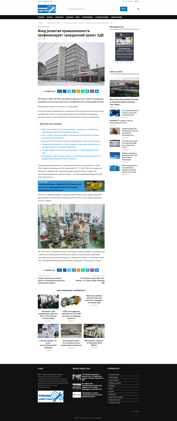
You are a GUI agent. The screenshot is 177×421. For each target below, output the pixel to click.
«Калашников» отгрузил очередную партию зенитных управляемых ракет (92, 394)
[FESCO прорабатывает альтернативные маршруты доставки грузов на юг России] (115, 168)
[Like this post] (60, 91)
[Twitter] (126, 1)
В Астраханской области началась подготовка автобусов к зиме (130, 113)
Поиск (124, 9)
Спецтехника (87, 17)
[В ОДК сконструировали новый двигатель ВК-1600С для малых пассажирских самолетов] (71, 302)
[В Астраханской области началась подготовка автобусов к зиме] (115, 113)
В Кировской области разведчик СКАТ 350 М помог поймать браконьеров (129, 156)
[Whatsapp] (133, 1)
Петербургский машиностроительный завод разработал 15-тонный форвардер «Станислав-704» (92, 386)
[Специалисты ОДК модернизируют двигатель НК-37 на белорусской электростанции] (48, 302)
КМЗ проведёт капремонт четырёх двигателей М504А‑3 (94, 343)
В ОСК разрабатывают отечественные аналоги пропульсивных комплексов (71, 343)
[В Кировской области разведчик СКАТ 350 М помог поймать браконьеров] (115, 155)
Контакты (135, 411)
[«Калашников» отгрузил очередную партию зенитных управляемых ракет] (77, 395)
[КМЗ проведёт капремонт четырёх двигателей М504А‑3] (94, 331)
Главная (41, 17)
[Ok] (138, 1)
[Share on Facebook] (64, 91)
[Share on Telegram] (87, 91)
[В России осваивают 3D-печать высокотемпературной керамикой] (48, 331)
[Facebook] (123, 1)
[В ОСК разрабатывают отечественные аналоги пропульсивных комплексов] (71, 331)
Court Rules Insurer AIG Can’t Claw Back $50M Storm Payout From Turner (129, 144)
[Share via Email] (97, 91)
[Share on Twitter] (69, 91)
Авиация (69, 17)
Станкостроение (101, 17)
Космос (50, 17)
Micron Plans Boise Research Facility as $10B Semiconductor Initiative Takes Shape (124, 102)
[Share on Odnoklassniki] (78, 91)
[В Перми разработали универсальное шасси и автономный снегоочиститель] (115, 131)
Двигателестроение (53, 23)
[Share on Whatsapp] (83, 91)
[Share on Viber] (92, 91)
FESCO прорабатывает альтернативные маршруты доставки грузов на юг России (129, 169)
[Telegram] (136, 1)
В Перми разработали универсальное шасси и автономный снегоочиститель (130, 132)
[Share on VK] (74, 91)
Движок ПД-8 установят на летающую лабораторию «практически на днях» (71, 141)
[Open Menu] (138, 9)
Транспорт (59, 17)
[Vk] (131, 1)
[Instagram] (128, 1)
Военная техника (114, 400)
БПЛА (78, 17)
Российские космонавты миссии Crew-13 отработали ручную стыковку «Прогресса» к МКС (93, 377)
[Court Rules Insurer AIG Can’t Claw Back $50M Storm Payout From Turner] (115, 143)
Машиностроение (115, 383)
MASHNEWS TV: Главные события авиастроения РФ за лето (121, 122)
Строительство (114, 374)
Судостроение (116, 17)
